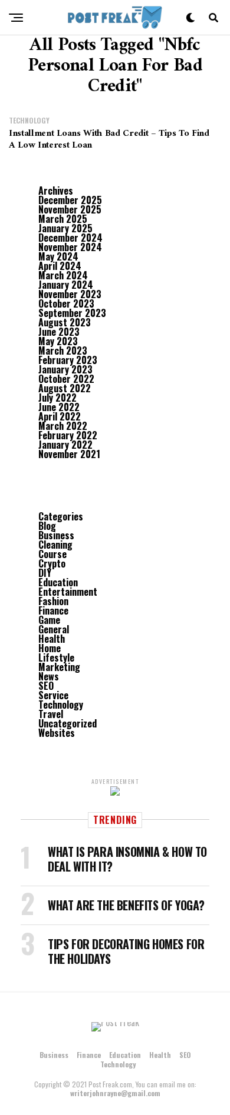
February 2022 (67, 435)
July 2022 (57, 397)
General (53, 629)
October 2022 (66, 379)
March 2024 (63, 275)
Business (56, 535)
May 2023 (58, 341)
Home (49, 648)
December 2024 (70, 238)
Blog (47, 526)
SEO (46, 686)
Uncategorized (67, 723)
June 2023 (59, 332)
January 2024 (65, 285)
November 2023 (69, 294)
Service (53, 695)
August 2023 (64, 322)
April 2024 (59, 266)
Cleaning (55, 545)
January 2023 (65, 369)
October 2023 (66, 303)
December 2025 (70, 200)
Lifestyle (56, 657)
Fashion (53, 601)
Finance (53, 610)
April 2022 (59, 416)
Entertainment (67, 592)
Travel (50, 714)
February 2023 (67, 360)
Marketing (59, 667)
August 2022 (64, 388)
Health (51, 639)
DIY (44, 573)
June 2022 (59, 407)
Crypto (51, 563)
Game (49, 620)
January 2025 (65, 228)
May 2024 (58, 256)
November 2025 (69, 209)
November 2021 (69, 454)
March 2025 (62, 219)
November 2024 (70, 247)
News (48, 676)
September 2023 (72, 313)
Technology (60, 704)
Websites (56, 733)
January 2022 (65, 445)
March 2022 (62, 426)
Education (58, 582)
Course (52, 554)
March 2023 (62, 350)
